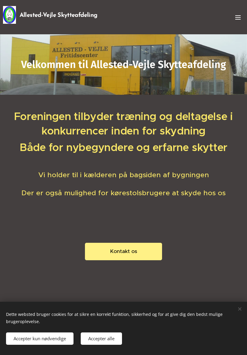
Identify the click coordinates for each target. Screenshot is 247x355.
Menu (238, 17)
